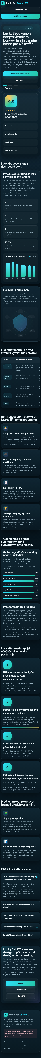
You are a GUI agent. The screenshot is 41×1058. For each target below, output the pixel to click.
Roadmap (7, 1049)
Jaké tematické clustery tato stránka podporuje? (18, 917)
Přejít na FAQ (20, 996)
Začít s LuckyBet (20, 16)
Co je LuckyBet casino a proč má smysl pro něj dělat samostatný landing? (19, 878)
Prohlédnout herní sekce (20, 74)
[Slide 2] (10, 85)
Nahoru (20, 983)
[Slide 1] (5, 85)
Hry (5, 1045)
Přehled (6, 1042)
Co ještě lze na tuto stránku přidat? (18, 935)
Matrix (23, 1042)
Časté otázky (20, 80)
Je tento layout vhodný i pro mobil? (18, 927)
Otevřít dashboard (20, 989)
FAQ (22, 1049)
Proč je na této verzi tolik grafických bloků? (18, 905)
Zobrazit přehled (20, 10)
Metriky (24, 1045)
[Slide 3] (15, 85)
